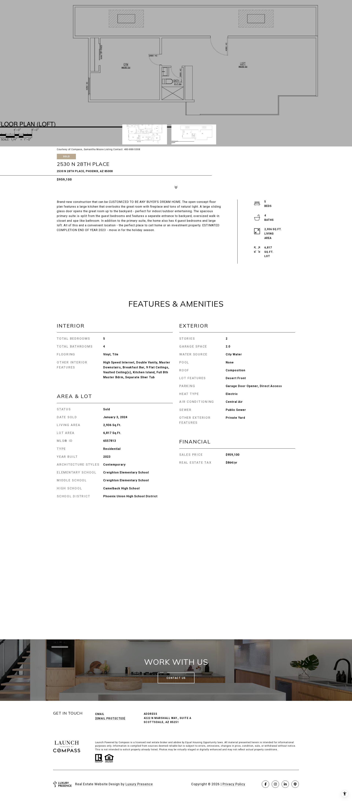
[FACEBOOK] (265, 784)
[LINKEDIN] (285, 784)
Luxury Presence (139, 784)
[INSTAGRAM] (275, 784)
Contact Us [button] (176, 678)
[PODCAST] (295, 784)
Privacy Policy (234, 784)
